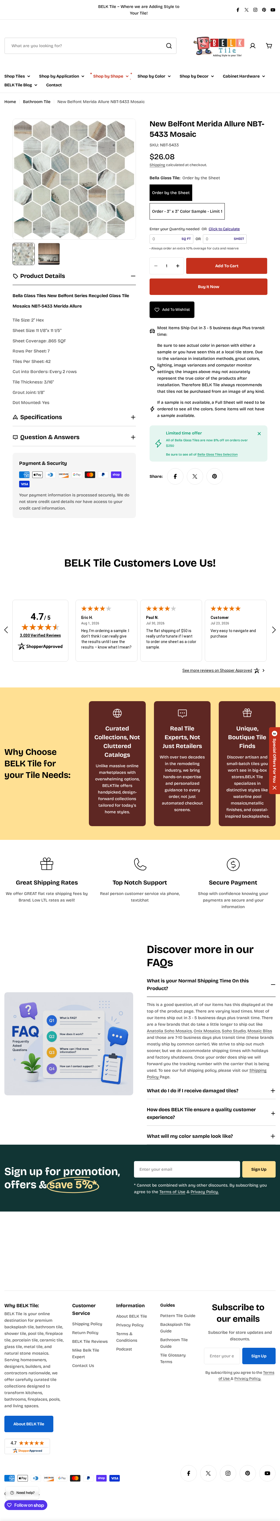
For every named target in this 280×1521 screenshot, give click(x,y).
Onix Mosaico (207, 1030)
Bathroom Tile (37, 101)
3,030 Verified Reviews (40, 635)
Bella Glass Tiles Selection (217, 454)
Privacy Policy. (205, 1191)
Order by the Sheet (171, 192)
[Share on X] (195, 476)
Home (10, 101)
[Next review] (274, 630)
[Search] (169, 45)
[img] (40, 626)
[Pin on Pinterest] (214, 476)
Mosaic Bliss (259, 1030)
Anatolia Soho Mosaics (169, 1030)
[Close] (259, 433)
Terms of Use (172, 1191)
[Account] (252, 45)
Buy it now (208, 286)
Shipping (157, 165)
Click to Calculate (224, 229)
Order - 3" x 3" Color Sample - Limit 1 (187, 211)
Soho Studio (234, 1030)
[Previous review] (6, 630)
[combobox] (90, 46)
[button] (274, 760)
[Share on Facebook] (175, 476)
